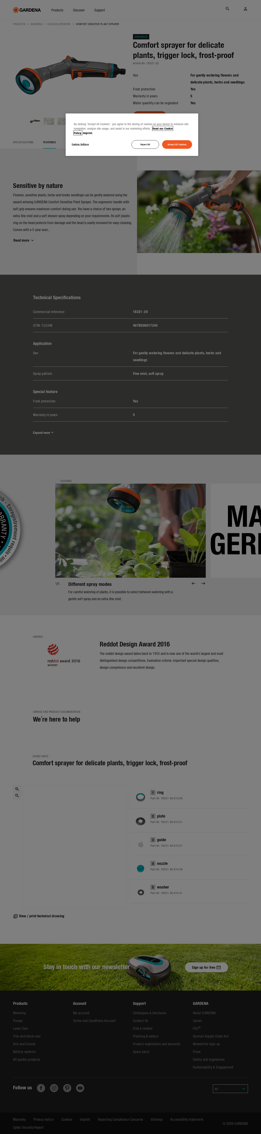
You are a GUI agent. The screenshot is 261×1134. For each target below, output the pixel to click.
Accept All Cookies (177, 144)
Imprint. (88, 133)
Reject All (145, 144)
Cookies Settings (80, 144)
